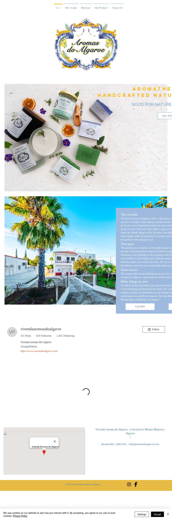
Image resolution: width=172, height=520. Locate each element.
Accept (157, 514)
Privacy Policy (20, 515)
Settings (142, 514)
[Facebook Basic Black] (135, 484)
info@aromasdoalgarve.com (144, 444)
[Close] (168, 514)
